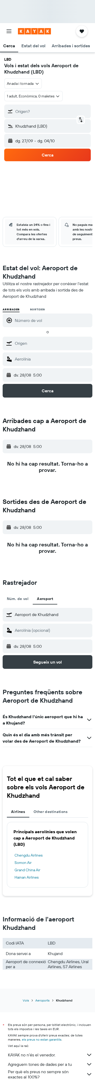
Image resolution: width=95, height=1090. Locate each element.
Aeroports (42, 1000)
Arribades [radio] (11, 309)
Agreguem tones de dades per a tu (40, 1064)
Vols (26, 1000)
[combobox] (52, 343)
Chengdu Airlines (28, 855)
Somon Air (23, 862)
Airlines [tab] (18, 811)
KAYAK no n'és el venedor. (31, 1054)
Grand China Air (27, 870)
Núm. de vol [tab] (17, 598)
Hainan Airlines (27, 877)
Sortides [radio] (37, 309)
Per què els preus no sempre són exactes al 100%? (38, 1074)
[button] (9, 31)
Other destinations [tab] (51, 811)
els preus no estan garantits (41, 1039)
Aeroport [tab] (45, 598)
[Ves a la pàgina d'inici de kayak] (34, 31)
